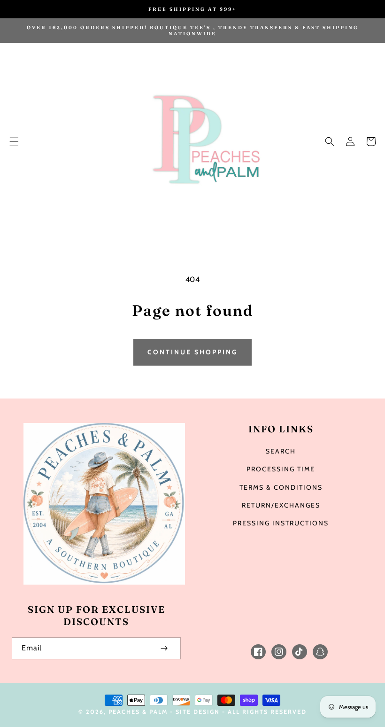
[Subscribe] (163, 648)
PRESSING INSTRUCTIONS (281, 523)
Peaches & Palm (138, 711)
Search (281, 451)
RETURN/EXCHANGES (281, 505)
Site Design (198, 711)
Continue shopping (192, 352)
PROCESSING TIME (280, 469)
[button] (14, 141)
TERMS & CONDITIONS (281, 487)
